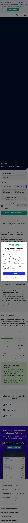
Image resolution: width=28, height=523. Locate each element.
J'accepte (14, 274)
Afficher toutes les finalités (14, 278)
